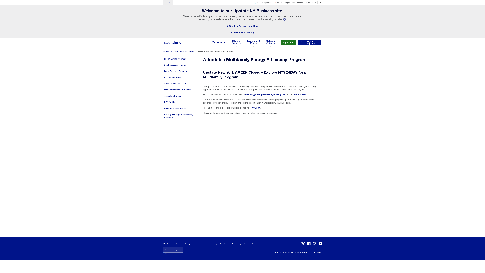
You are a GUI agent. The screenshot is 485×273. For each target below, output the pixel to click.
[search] (319, 2)
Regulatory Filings (235, 244)
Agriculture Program (173, 96)
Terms (203, 244)
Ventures (170, 244)
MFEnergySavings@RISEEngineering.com (265, 94)
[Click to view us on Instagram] (315, 243)
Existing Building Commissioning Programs (178, 115)
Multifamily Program (173, 77)
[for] (172, 44)
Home (165, 51)
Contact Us (311, 3)
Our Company (298, 3)
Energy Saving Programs (187, 51)
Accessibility (212, 244)
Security (223, 244)
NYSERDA (255, 108)
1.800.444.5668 (299, 94)
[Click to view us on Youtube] (320, 243)
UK (164, 244)
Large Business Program (175, 71)
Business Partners (251, 244)
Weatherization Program (175, 108)
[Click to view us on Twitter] (303, 243)
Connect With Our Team (175, 83)
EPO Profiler (169, 102)
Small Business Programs (176, 65)
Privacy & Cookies (191, 244)
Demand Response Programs (177, 90)
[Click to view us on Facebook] (309, 243)
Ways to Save (173, 51)
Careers (179, 244)
